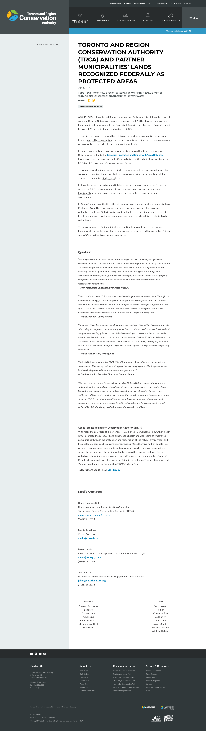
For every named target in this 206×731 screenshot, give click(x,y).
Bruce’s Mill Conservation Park (124, 677)
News (88, 93)
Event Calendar (152, 674)
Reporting (84, 684)
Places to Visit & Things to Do (80, 21)
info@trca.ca (39, 688)
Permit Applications (153, 671)
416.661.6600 (41, 682)
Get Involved (148, 20)
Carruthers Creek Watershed (91, 106)
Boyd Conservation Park (122, 674)
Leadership (84, 677)
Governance (162, 3)
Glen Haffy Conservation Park (124, 681)
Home (81, 93)
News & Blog (115, 3)
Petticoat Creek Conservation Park (126, 687)
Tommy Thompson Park (122, 691)
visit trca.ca (114, 469)
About (151, 3)
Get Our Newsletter (87, 691)
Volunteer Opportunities (155, 687)
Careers (127, 3)
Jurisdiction (84, 674)
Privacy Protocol (36, 707)
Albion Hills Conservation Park (124, 671)
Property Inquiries (153, 681)
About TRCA (85, 671)
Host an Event (151, 677)
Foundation (84, 687)
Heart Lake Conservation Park (124, 684)
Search (190, 31)
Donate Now (175, 3)
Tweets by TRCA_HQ (48, 44)
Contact (187, 3)
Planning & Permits (171, 20)
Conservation (102, 20)
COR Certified (35, 714)
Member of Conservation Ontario (42, 717)
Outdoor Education (125, 20)
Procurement (139, 3)
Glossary (73, 707)
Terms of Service (61, 707)
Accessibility (49, 707)
